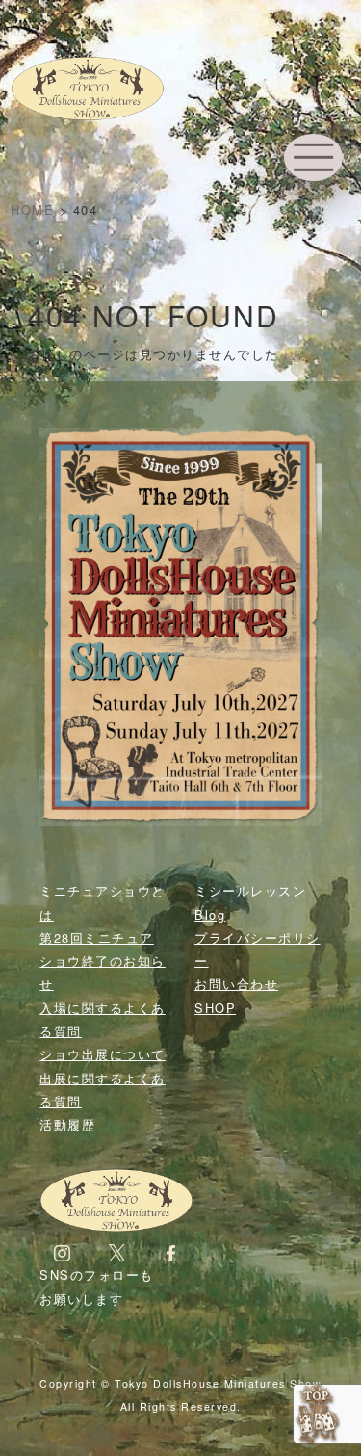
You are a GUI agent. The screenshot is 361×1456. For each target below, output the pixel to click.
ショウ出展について (102, 1054)
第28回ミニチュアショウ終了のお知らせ (102, 961)
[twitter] (117, 1251)
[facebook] (171, 1251)
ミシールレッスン (250, 890)
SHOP (215, 1008)
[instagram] (62, 1251)
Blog (209, 914)
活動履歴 (67, 1124)
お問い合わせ (236, 984)
